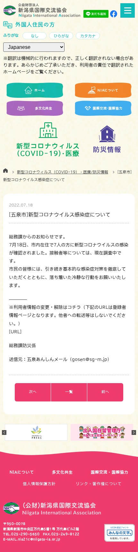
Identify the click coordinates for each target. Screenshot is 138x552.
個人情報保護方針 (39, 484)
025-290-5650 (25, 534)
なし (35, 36)
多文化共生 (62, 472)
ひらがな (61, 36)
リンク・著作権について (99, 484)
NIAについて (22, 472)
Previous (4, 432)
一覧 (69, 392)
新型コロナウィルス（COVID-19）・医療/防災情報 (62, 172)
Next (134, 432)
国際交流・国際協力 (109, 472)
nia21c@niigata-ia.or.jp (39, 539)
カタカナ (88, 36)
